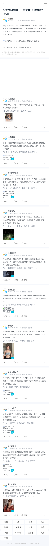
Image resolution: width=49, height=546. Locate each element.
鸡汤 (43, 527)
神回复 (18, 527)
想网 (30, 527)
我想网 (10, 19)
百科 (6, 538)
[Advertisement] (24, 79)
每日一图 (18, 533)
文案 (43, 533)
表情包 (30, 533)
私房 (6, 527)
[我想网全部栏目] (46, 3)
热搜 (6, 522)
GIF (29, 21)
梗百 (6, 533)
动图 (22, 543)
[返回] (3, 3)
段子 (30, 522)
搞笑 (43, 522)
